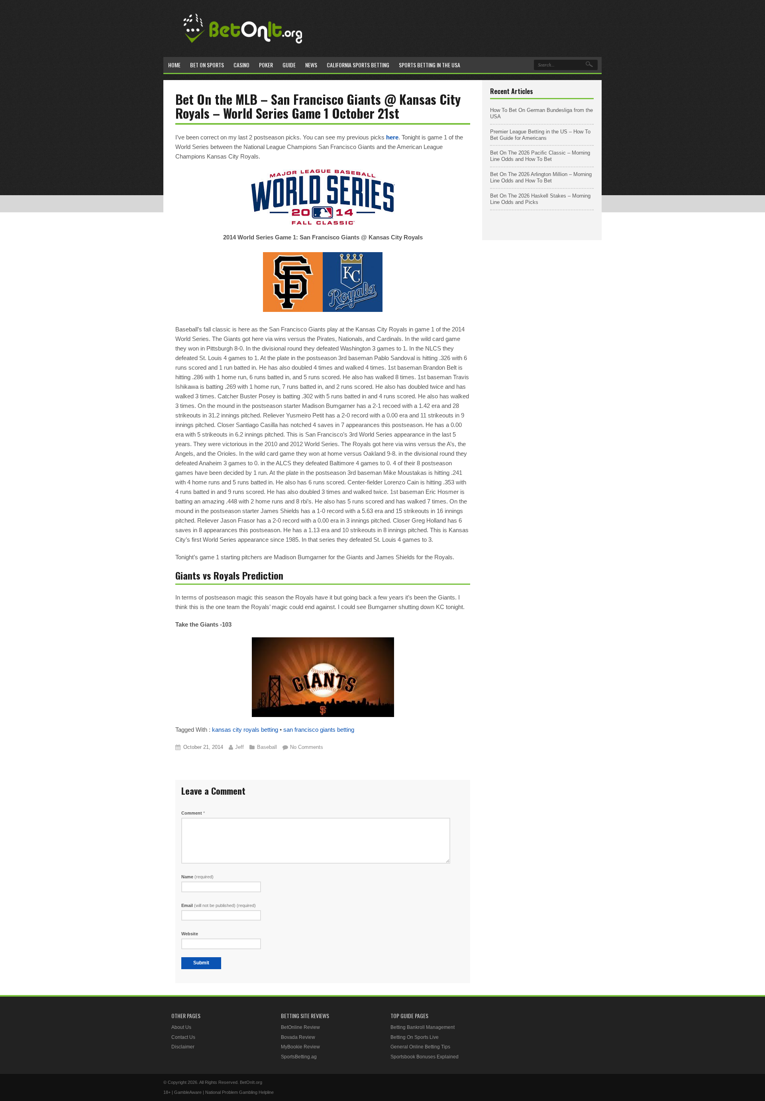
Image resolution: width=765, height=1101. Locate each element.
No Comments (306, 747)
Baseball (267, 747)
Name (197, 876)
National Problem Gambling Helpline (239, 1092)
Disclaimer (182, 1047)
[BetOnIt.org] (243, 46)
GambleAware (188, 1092)
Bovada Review (298, 1037)
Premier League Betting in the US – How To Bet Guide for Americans (540, 135)
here (392, 137)
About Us (181, 1027)
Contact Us (183, 1037)
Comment (193, 813)
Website (189, 933)
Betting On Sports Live (414, 1037)
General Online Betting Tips (420, 1047)
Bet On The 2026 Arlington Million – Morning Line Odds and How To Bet (541, 177)
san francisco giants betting (318, 729)
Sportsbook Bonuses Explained (424, 1057)
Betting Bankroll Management (422, 1027)
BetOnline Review (300, 1027)
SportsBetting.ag (299, 1057)
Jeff (239, 747)
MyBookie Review (300, 1047)
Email (218, 905)
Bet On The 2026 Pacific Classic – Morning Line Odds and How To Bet (540, 156)
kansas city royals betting (245, 729)
